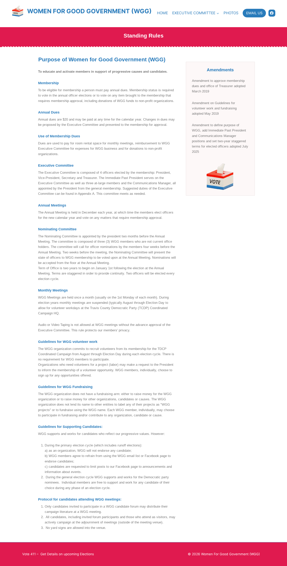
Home (162, 13)
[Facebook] (271, 13)
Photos (231, 13)
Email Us (254, 13)
